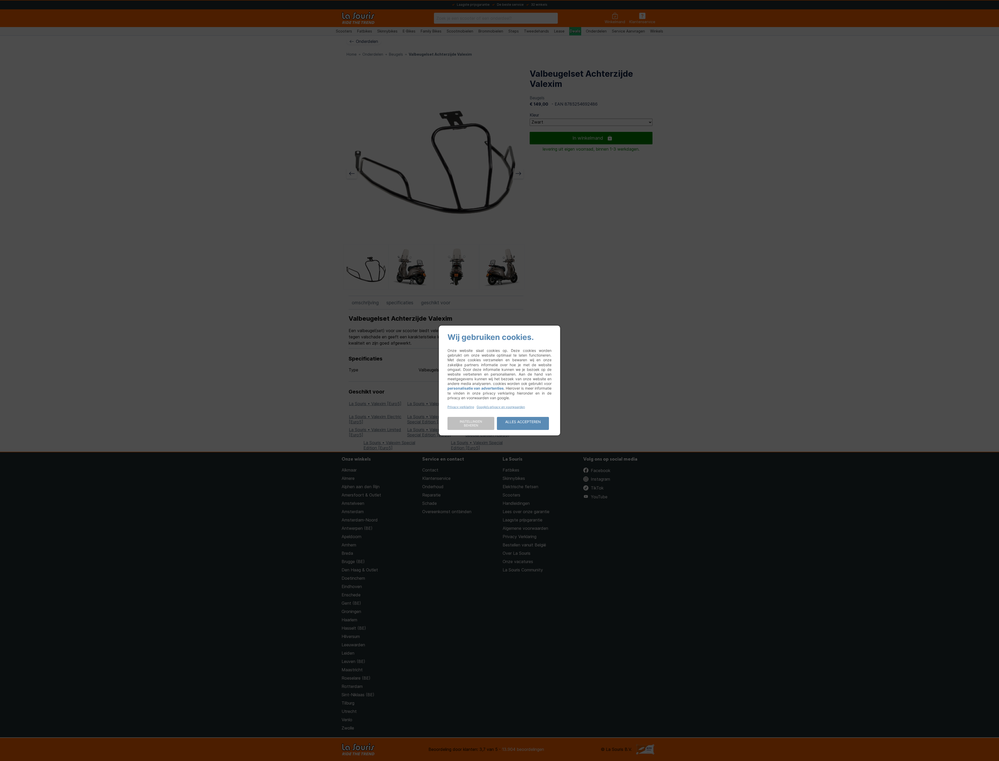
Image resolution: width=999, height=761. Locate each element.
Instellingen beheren (471, 423)
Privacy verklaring (460, 407)
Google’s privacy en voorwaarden (501, 407)
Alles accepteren (523, 422)
